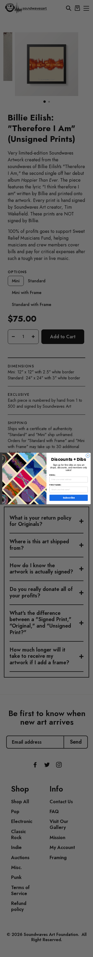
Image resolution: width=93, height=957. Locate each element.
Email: (52, 475)
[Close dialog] (88, 455)
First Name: (55, 485)
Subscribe (69, 497)
